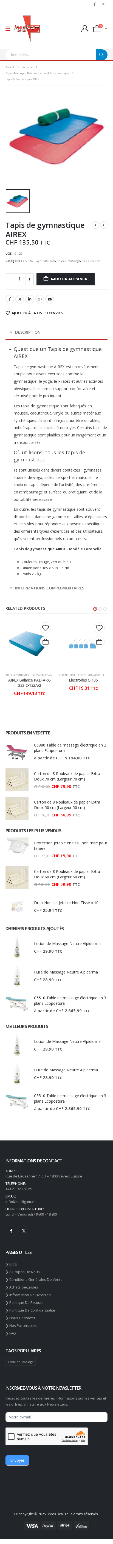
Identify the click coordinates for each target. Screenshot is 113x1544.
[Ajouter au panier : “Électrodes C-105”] (99, 641)
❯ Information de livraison (28, 1294)
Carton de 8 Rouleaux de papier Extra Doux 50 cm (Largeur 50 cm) (67, 804)
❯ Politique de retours (24, 1302)
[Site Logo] (27, 28)
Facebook (9, 299)
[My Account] (85, 28)
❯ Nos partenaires (21, 1325)
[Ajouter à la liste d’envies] (45, 628)
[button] (95, 608)
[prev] (95, 225)
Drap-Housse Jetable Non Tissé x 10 (66, 902)
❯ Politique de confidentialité (30, 1310)
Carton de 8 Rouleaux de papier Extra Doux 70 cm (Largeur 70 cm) (67, 776)
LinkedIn (30, 299)
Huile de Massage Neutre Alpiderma (66, 972)
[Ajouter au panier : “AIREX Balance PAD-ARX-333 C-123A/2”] (45, 641)
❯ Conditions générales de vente (34, 1279)
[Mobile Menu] (9, 28)
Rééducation (91, 261)
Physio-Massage (68, 261)
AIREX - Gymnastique (40, 261)
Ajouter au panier (69, 279)
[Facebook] (94, 4)
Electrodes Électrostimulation (80, 675)
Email (49, 299)
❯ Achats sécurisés (21, 1287)
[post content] (29, 644)
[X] (103, 4)
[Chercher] (102, 54)
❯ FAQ (10, 1333)
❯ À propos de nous (22, 1271)
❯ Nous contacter (20, 1317)
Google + (39, 299)
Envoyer (17, 1460)
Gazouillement (19, 299)
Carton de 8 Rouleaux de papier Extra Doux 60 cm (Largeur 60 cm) (67, 874)
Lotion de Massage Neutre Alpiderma (67, 943)
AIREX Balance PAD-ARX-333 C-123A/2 (29, 682)
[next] (104, 225)
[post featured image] (17, 751)
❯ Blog (10, 1264)
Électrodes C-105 (83, 680)
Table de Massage (21, 1362)
